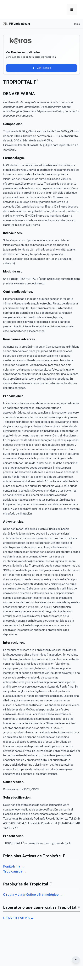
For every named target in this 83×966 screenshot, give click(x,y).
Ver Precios (44, 68)
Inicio (77, 24)
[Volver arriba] (76, 959)
